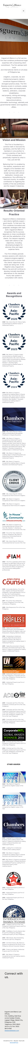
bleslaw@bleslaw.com (12, 1030)
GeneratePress (14, 1042)
